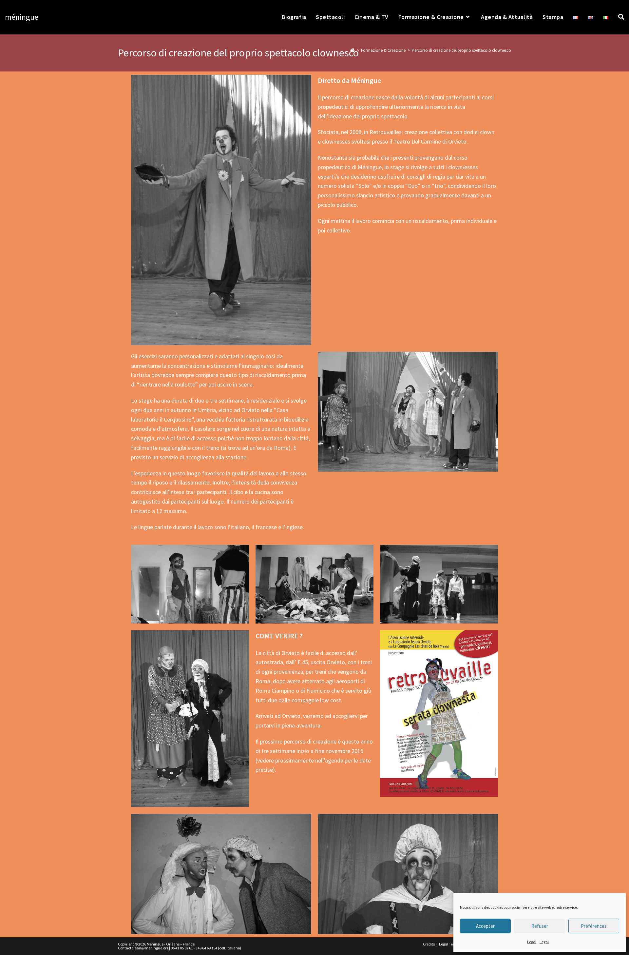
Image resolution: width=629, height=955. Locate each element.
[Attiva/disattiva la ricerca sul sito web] (621, 17)
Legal (531, 941)
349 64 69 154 (206, 947)
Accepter (485, 926)
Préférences (594, 926)
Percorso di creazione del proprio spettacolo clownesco (461, 50)
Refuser (539, 926)
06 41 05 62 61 (182, 947)
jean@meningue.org (151, 947)
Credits (429, 944)
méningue (21, 17)
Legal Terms (449, 944)
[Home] (352, 50)
